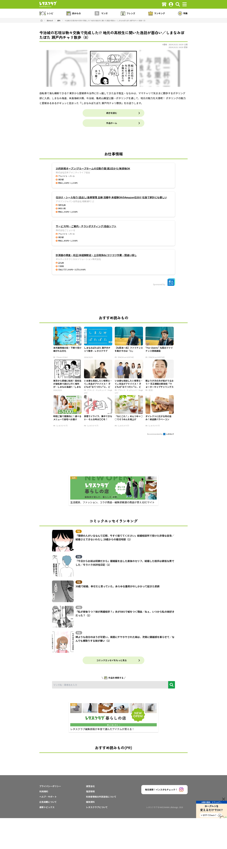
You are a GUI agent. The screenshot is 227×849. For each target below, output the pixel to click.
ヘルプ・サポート (48, 796)
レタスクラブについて (97, 807)
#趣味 (164, 44)
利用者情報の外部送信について (101, 796)
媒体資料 (90, 801)
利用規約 (43, 791)
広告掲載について (48, 801)
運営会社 (90, 786)
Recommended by (155, 434)
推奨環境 (90, 791)
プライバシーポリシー (50, 786)
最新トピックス (47, 807)
